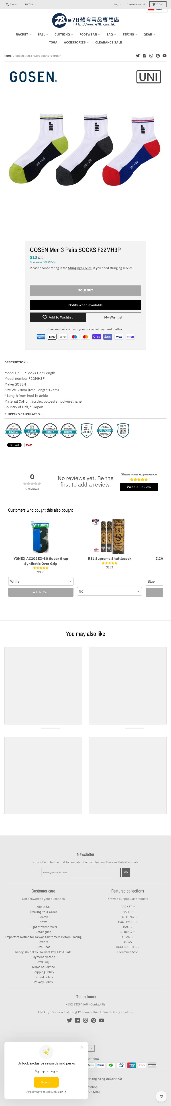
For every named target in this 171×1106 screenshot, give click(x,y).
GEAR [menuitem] (148, 34)
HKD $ (29, 4)
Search (43, 917)
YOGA (128, 942)
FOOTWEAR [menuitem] (88, 34)
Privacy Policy (43, 982)
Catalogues (43, 932)
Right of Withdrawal (43, 927)
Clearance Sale (127, 952)
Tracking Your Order (43, 912)
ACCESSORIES (126, 947)
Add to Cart (41, 592)
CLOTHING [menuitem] (62, 34)
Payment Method (43, 957)
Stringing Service (80, 268)
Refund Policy (43, 977)
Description (15, 362)
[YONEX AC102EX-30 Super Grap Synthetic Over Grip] (40, 536)
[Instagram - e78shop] (151, 56)
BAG (126, 927)
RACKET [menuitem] (22, 34)
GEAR (126, 937)
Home (8, 55)
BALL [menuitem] (41, 34)
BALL (126, 912)
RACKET (126, 907)
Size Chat (43, 947)
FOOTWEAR (126, 922)
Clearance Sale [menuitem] (108, 42)
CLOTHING (126, 917)
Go (126, 872)
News (43, 922)
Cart (160, 4)
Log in (117, 4)
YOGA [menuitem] (53, 42)
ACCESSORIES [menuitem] (75, 42)
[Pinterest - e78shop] (158, 56)
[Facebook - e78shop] (144, 56)
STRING (126, 932)
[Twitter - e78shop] (138, 56)
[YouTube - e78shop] (165, 56)
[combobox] (40, 581)
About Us (43, 907)
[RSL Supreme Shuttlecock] (109, 536)
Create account (136, 4)
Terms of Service (43, 967)
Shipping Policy (43, 972)
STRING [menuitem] (128, 34)
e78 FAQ (43, 962)
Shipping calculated (22, 414)
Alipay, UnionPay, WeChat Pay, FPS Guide (43, 952)
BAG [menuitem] (109, 34)
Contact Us (98, 1004)
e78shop (91, 1087)
